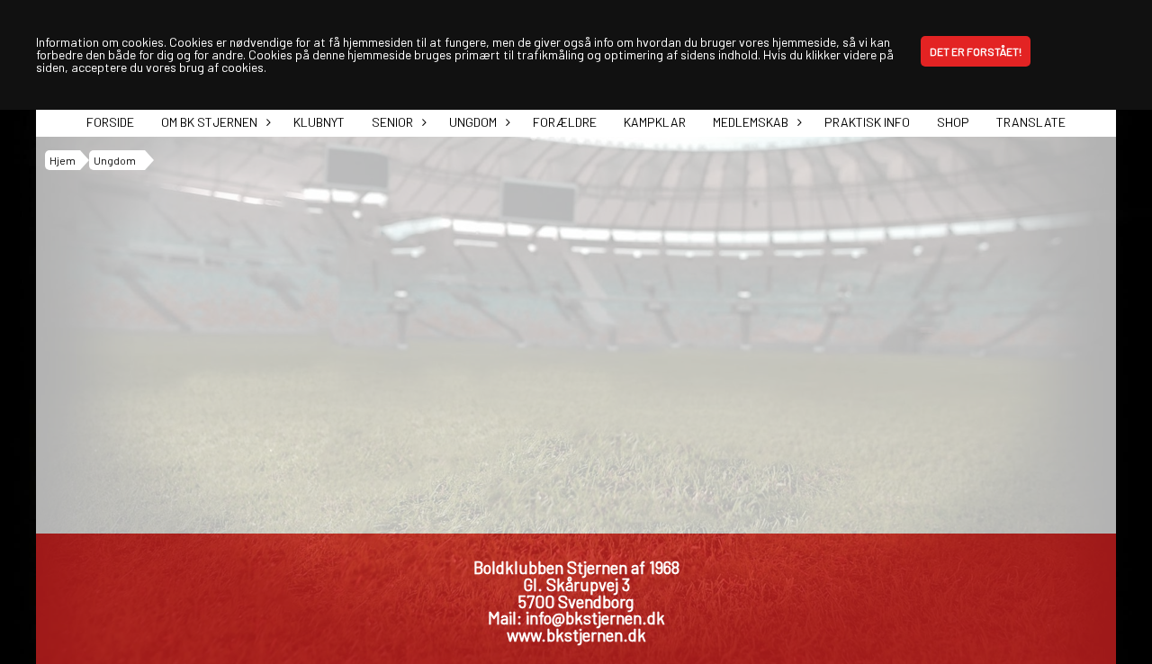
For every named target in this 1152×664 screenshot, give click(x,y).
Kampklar (655, 122)
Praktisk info (867, 122)
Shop (953, 122)
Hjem (63, 160)
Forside (110, 122)
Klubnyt (319, 122)
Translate (1031, 122)
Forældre (565, 122)
